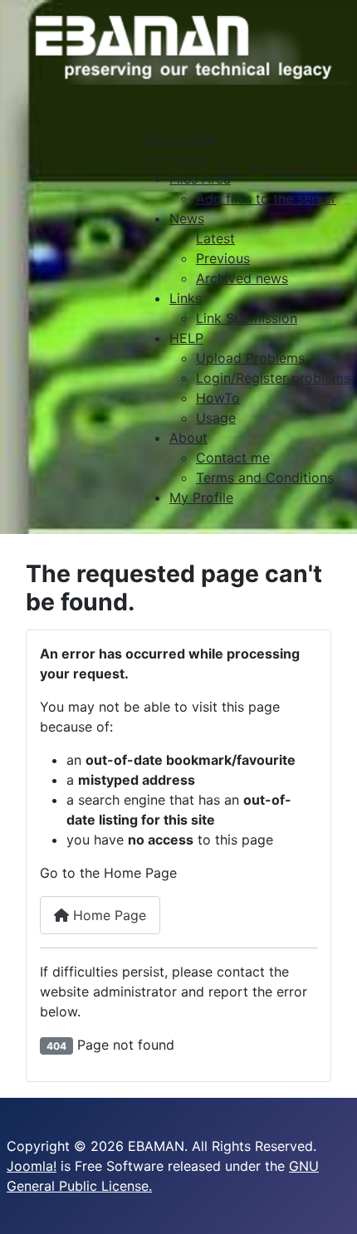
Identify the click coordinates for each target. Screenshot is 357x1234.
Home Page (107, 915)
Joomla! (31, 1166)
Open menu (178, 138)
